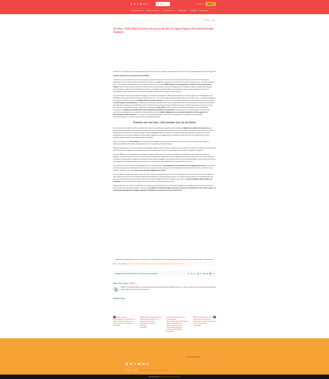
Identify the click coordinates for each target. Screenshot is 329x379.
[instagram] (137, 4)
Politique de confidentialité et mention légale (152, 370)
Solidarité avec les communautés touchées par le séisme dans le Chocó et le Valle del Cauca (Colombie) (124, 320)
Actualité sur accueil (132, 264)
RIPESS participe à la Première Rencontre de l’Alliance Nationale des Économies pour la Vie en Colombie (204, 320)
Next (213, 20)
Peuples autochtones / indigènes (155, 264)
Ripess (116, 264)
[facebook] (131, 4)
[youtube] (141, 4)
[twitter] (134, 4)
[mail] (147, 4)
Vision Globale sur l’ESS (171, 264)
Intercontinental (142, 264)
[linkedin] (144, 4)
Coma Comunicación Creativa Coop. (170, 376)
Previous (207, 20)
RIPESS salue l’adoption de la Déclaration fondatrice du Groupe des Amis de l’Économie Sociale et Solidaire (150, 321)
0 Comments (181, 264)
